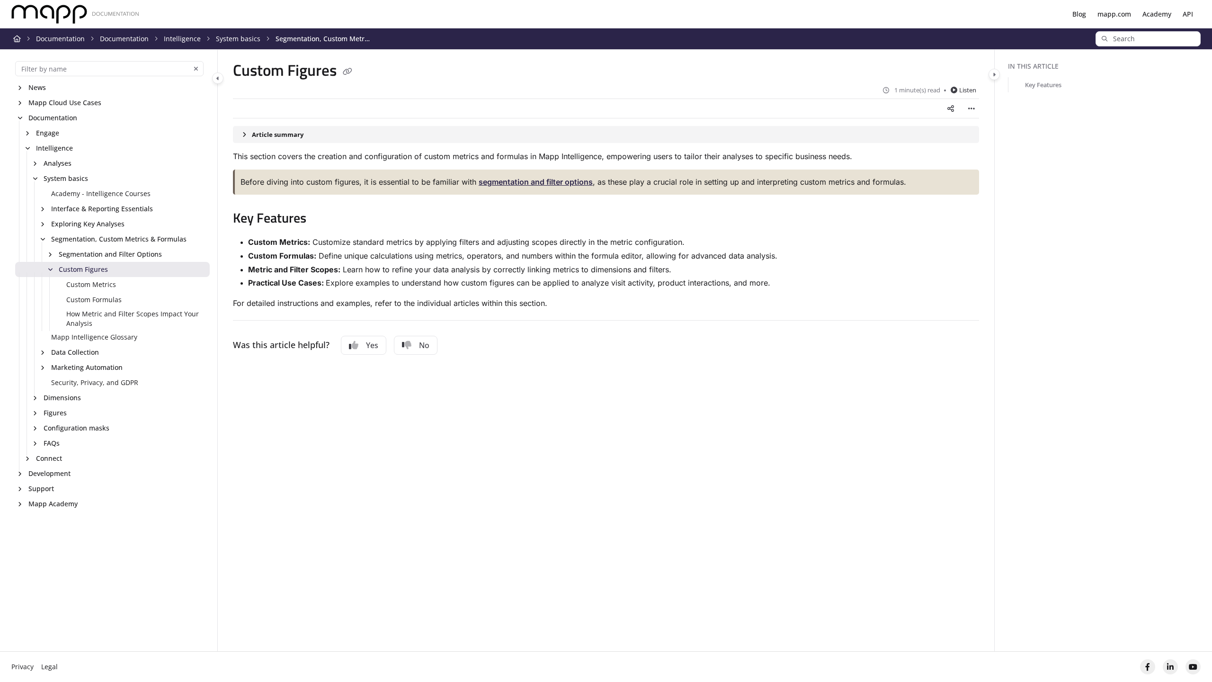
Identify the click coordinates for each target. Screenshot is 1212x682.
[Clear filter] (196, 68)
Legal (49, 666)
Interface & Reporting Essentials (102, 208)
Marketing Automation (87, 367)
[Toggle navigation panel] (217, 78)
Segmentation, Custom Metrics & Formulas (323, 38)
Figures (55, 412)
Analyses (57, 163)
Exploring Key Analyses (88, 223)
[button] (1148, 38)
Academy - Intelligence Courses (101, 193)
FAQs (52, 443)
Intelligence (182, 38)
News (37, 87)
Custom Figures (83, 269)
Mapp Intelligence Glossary (94, 336)
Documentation (60, 38)
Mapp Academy (53, 503)
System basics (238, 38)
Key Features (1043, 85)
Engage (47, 132)
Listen (967, 90)
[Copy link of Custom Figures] (347, 72)
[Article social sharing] (950, 108)
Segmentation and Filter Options (110, 254)
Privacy (22, 666)
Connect (49, 458)
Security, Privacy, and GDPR (94, 382)
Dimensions (62, 397)
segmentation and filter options (536, 182)
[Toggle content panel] (994, 74)
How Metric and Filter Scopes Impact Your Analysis (132, 318)
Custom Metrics (91, 284)
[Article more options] (971, 108)
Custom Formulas (94, 299)
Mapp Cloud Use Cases (64, 102)
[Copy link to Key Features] (321, 219)
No (424, 345)
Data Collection (75, 352)
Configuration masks (76, 427)
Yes (372, 345)
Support (41, 488)
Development (49, 473)
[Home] (75, 14)
